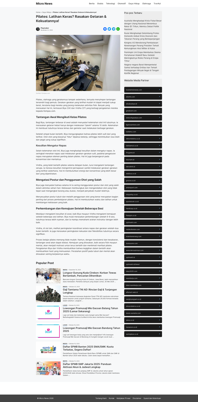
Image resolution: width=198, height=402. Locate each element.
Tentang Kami (101, 398)
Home (38, 12)
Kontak (111, 398)
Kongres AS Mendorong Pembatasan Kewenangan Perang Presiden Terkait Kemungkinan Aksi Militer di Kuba (141, 46)
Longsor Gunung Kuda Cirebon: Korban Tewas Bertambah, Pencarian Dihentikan (89, 274)
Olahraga (146, 3)
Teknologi (110, 3)
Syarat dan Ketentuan (152, 398)
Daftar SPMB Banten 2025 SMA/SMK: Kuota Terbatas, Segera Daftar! (88, 348)
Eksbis (100, 3)
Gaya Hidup (134, 3)
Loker (65, 305)
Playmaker (45, 28)
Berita (92, 3)
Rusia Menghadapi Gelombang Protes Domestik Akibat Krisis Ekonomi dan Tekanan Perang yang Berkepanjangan (142, 36)
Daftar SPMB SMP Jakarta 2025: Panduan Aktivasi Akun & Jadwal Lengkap (87, 365)
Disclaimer (137, 398)
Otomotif (122, 3)
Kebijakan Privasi (123, 398)
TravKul (157, 3)
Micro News (44, 3)
